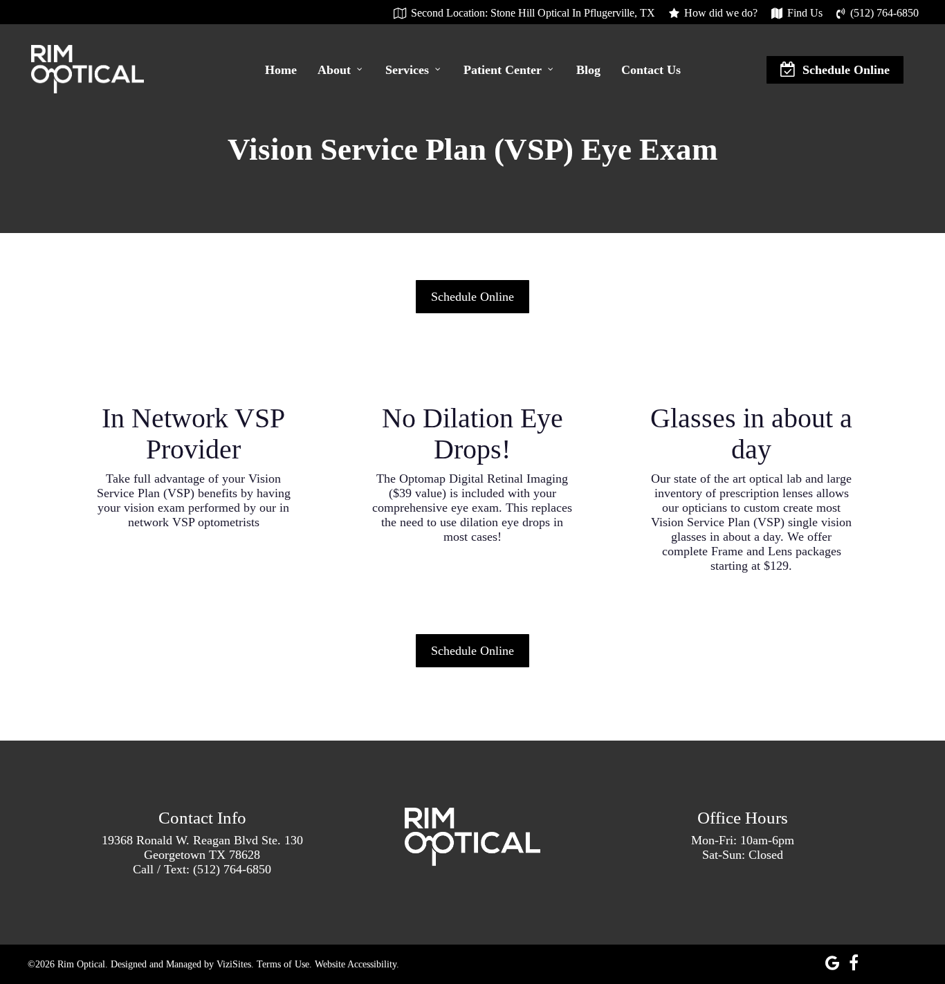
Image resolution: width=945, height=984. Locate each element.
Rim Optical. (82, 964)
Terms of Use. (284, 964)
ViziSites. (235, 964)
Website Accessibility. (357, 964)
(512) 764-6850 (232, 869)
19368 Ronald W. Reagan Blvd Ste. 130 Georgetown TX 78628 (202, 847)
